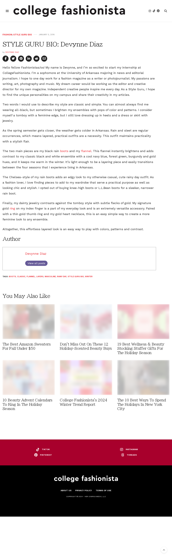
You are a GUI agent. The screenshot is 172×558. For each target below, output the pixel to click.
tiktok (46, 449)
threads (132, 455)
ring (12, 208)
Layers (40, 276)
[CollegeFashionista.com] (69, 11)
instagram (132, 449)
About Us (66, 490)
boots (64, 151)
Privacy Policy (83, 490)
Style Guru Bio (22, 35)
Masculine (50, 276)
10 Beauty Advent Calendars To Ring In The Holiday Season (27, 404)
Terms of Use (103, 490)
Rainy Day (62, 276)
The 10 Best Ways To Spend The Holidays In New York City (141, 404)
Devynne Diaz (12, 52)
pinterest (46, 455)
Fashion (7, 35)
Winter (89, 276)
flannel (86, 151)
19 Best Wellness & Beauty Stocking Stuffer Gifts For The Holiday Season (140, 348)
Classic (21, 276)
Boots (12, 276)
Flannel (31, 276)
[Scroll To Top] (164, 550)
